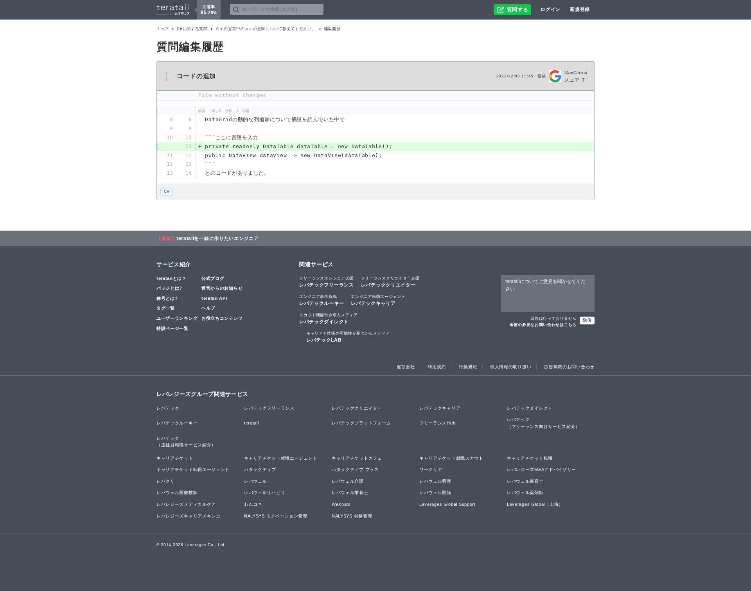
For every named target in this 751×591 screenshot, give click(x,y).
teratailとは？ (171, 278)
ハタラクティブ (260, 469)
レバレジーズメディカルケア (186, 504)
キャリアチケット (174, 458)
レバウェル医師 (435, 492)
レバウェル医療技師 (177, 492)
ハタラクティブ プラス (355, 469)
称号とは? (167, 298)
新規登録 (580, 9)
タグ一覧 (165, 308)
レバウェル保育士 (525, 481)
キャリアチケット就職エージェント (280, 458)
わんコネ (253, 504)
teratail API (214, 298)
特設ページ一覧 (172, 328)
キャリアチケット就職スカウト (451, 458)
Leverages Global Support (447, 504)
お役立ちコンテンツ (222, 318)
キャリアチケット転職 (530, 458)
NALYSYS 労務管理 (352, 516)
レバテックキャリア (378, 300)
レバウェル (255, 481)
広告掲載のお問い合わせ (569, 366)
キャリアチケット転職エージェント (193, 469)
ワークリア (430, 469)
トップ (162, 29)
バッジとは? (169, 288)
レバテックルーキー (321, 300)
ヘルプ (208, 308)
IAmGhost (576, 72)
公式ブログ (213, 278)
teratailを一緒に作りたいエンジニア (217, 238)
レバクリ (165, 481)
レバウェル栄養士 (350, 492)
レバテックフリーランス (326, 282)
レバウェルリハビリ (264, 492)
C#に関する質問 (192, 29)
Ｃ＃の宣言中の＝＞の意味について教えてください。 (266, 29)
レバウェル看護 (435, 481)
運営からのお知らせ (222, 288)
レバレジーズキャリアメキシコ (188, 516)
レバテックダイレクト (328, 318)
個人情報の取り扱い (510, 366)
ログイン (551, 9)
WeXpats (341, 504)
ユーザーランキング (177, 318)
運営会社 (406, 366)
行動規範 (468, 366)
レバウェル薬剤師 (525, 492)
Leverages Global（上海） (535, 504)
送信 (587, 320)
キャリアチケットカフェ (357, 458)
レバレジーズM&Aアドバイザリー (541, 469)
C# (166, 191)
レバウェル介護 (348, 481)
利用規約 (437, 366)
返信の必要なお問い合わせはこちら (543, 324)
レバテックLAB (348, 337)
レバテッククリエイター (390, 282)
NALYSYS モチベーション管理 (275, 516)
